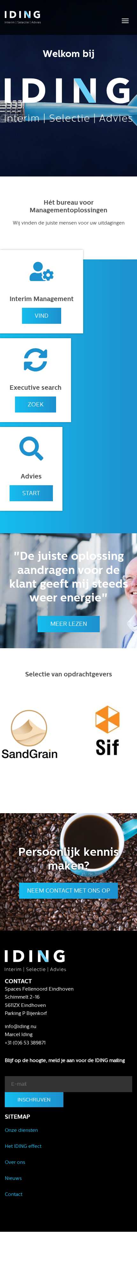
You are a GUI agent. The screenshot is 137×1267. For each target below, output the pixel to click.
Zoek (35, 404)
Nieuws (13, 1178)
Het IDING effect (23, 1146)
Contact (13, 1194)
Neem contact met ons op (68, 890)
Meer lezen (68, 623)
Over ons (15, 1162)
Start (31, 493)
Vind (41, 315)
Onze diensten (21, 1130)
